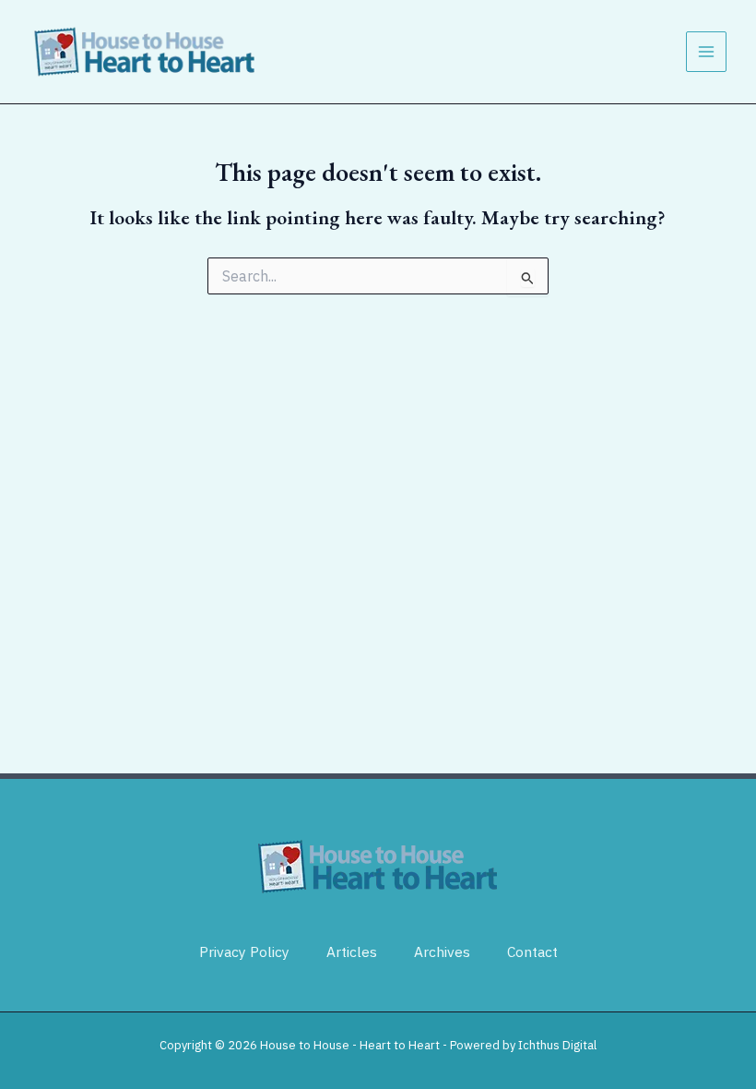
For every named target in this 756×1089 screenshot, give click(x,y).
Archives (442, 951)
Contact (532, 951)
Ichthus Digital (557, 1045)
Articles (351, 951)
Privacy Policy (244, 951)
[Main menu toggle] (706, 51)
